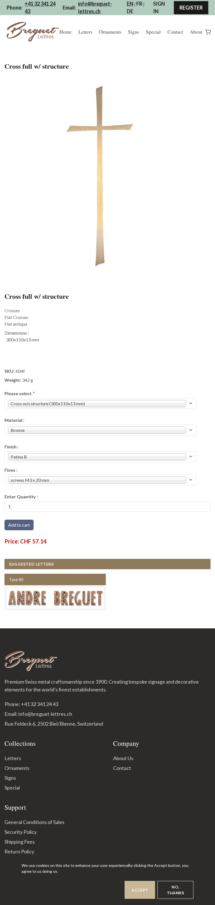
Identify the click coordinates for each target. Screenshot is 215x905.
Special (153, 31)
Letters (85, 31)
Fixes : (10, 470)
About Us (123, 758)
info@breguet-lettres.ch (95, 7)
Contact (175, 31)
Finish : (11, 446)
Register (191, 7)
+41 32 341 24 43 (40, 7)
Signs (133, 31)
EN (130, 4)
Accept (140, 890)
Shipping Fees (19, 842)
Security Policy (20, 832)
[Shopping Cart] (208, 32)
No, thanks (175, 890)
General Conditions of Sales (34, 822)
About (196, 31)
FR (139, 4)
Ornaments (110, 31)
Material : (14, 420)
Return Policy (19, 851)
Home (65, 31)
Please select (18, 393)
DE (130, 11)
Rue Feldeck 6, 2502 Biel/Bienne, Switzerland (53, 724)
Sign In (159, 7)
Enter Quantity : (21, 496)
